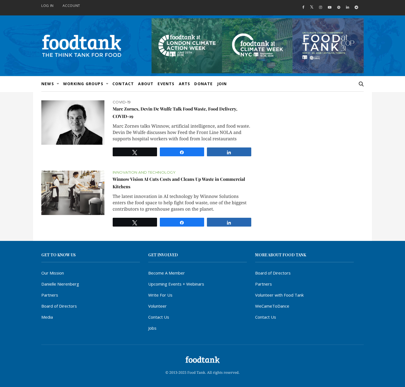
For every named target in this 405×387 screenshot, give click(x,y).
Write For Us (160, 295)
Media (47, 317)
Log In (47, 5)
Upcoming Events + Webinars (176, 284)
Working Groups (83, 83)
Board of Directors (59, 306)
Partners (49, 295)
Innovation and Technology (144, 172)
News (47, 83)
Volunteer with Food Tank (279, 295)
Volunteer (157, 306)
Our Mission (52, 273)
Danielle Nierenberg (60, 284)
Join (222, 83)
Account (71, 5)
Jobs (152, 328)
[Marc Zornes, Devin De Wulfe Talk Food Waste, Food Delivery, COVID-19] (72, 122)
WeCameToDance (272, 306)
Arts (184, 83)
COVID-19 (122, 102)
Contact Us (158, 317)
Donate (203, 83)
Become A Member (166, 273)
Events (166, 83)
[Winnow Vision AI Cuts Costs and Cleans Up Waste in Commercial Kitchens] (72, 193)
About (145, 83)
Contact (123, 83)
